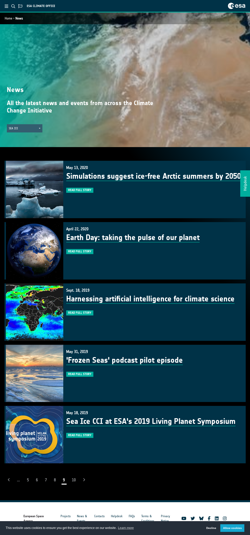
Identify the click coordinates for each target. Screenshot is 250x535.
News (19, 18)
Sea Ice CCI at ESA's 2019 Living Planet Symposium (151, 421)
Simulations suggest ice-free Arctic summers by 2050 (153, 176)
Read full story (79, 190)
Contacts (99, 516)
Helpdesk (116, 516)
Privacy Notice (165, 518)
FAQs (132, 516)
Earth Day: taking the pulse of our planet (133, 237)
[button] (24, 128)
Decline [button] (211, 528)
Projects (66, 516)
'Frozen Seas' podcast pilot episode (124, 360)
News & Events (82, 518)
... (18, 480)
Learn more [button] (126, 528)
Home (8, 18)
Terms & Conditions (147, 518)
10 (74, 480)
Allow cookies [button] (232, 528)
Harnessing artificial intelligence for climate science (150, 299)
